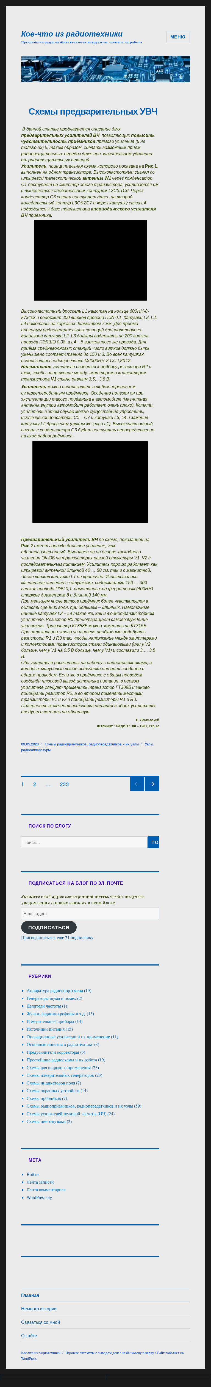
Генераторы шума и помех (51, 998)
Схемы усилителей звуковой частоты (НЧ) (66, 1113)
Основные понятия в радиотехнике (60, 1044)
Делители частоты (44, 1006)
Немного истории (39, 1308)
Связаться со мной (40, 1322)
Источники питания (46, 1029)
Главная (30, 1295)
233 (66, 782)
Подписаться (49, 927)
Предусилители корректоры (53, 1052)
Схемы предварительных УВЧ (93, 110)
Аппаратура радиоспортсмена (55, 990)
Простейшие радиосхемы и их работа (62, 1060)
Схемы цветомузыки (46, 1121)
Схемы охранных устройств (53, 1090)
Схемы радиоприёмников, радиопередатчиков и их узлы (92, 744)
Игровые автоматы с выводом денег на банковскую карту (109, 1352)
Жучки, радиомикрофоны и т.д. (56, 1013)
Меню (178, 37)
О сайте (29, 1335)
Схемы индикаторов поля (51, 1083)
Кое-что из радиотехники (72, 33)
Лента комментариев (46, 1189)
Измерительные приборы (50, 1021)
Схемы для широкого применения (59, 1067)
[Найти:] (84, 842)
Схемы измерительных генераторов (60, 1075)
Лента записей (40, 1182)
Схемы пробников (44, 1098)
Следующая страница (152, 790)
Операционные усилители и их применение (68, 1036)
